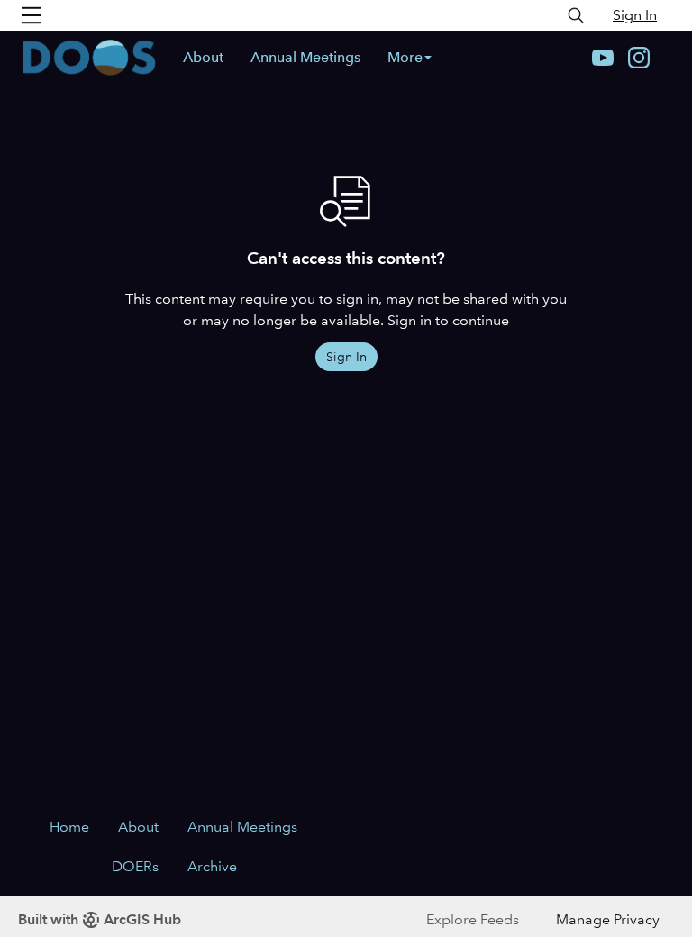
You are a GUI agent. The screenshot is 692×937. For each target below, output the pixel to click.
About (203, 57)
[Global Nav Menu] (31, 15)
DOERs (135, 866)
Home (69, 826)
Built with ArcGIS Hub (99, 919)
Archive (212, 866)
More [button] (405, 57)
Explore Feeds (472, 919)
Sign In (635, 14)
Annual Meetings (305, 57)
